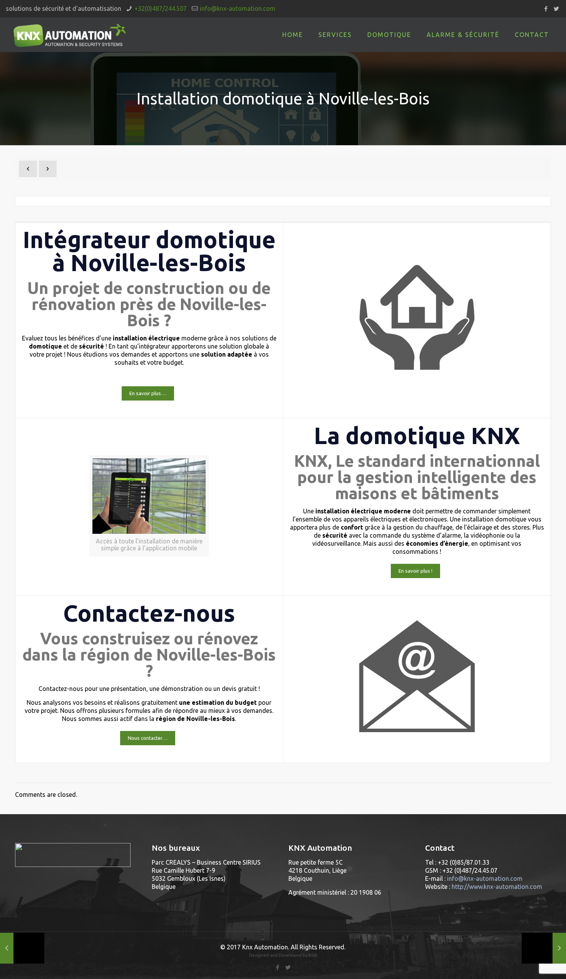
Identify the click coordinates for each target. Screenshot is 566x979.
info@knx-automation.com (237, 8)
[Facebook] (546, 8)
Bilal (312, 955)
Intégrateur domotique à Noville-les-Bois (149, 250)
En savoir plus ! (415, 571)
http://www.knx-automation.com (497, 886)
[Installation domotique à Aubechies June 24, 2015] (544, 948)
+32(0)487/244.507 (160, 8)
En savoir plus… (147, 393)
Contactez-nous (149, 613)
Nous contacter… (147, 738)
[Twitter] (556, 8)
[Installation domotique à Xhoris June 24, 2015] (22, 948)
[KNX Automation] (69, 34)
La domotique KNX (417, 435)
